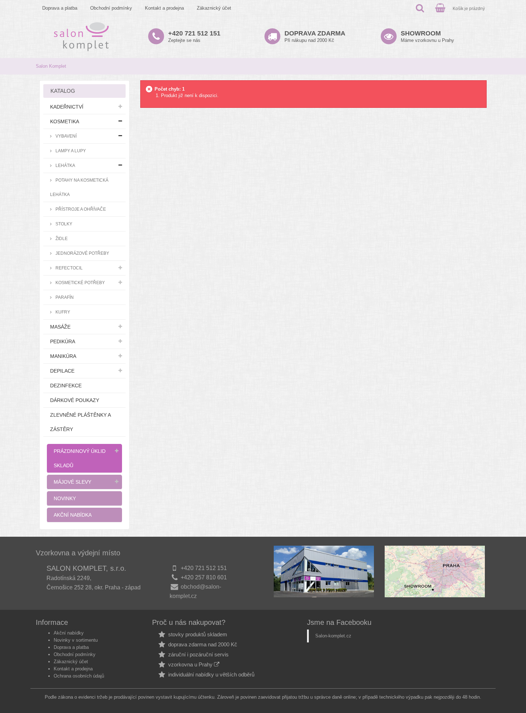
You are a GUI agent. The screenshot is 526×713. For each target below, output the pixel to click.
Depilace (62, 371)
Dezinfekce (66, 385)
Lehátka (64, 165)
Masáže (60, 327)
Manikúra (63, 356)
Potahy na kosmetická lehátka (79, 187)
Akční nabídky (69, 633)
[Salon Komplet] (81, 36)
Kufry (62, 312)
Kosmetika (64, 121)
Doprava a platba (59, 8)
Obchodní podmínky (111, 8)
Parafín (64, 297)
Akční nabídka (73, 515)
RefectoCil (68, 267)
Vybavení (65, 136)
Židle (61, 238)
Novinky (65, 498)
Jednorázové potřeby (81, 253)
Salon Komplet (51, 66)
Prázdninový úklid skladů (80, 458)
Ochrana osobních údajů (79, 676)
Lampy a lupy (70, 150)
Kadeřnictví (66, 107)
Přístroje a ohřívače (80, 209)
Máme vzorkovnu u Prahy (427, 36)
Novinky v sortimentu (76, 640)
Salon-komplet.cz (333, 635)
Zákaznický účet (214, 8)
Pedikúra (62, 341)
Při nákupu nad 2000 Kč (314, 36)
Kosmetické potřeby (79, 282)
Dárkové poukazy (74, 400)
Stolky (63, 223)
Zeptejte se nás (194, 36)
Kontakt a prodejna (164, 8)
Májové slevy (72, 482)
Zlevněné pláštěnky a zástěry (80, 422)
